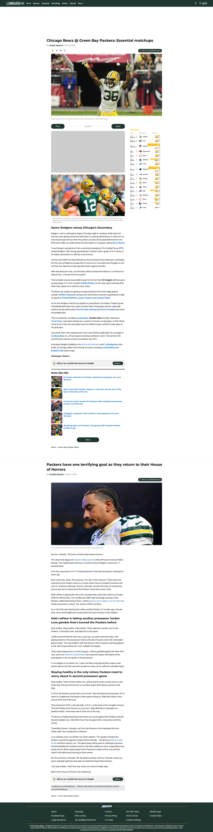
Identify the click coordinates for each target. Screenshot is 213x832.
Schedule (45, 3)
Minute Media (39, 826)
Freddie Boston (57, 474)
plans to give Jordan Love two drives (105, 601)
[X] (200, 3)
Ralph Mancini (56, 45)
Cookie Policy (156, 816)
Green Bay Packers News (68, 447)
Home (53, 447)
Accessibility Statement (85, 820)
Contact (108, 811)
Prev (58, 126)
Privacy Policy (111, 816)
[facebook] (195, 3)
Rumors (36, 3)
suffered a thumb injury (75, 654)
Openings (79, 811)
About (54, 811)
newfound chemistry (91, 344)
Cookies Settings (133, 820)
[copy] (64, 50)
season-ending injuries (84, 560)
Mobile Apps (155, 811)
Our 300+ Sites (132, 811)
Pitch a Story (80, 816)
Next (118, 126)
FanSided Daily (57, 816)
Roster (65, 3)
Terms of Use (132, 816)
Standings (56, 3)
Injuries (73, 3)
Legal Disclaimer (58, 820)
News (28, 3)
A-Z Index (109, 820)
